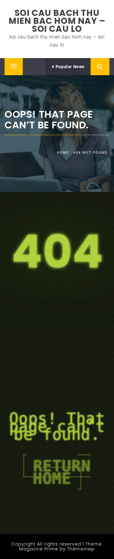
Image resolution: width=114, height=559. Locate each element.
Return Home (62, 472)
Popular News (69, 66)
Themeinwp (81, 549)
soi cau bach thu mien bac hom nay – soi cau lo (57, 21)
